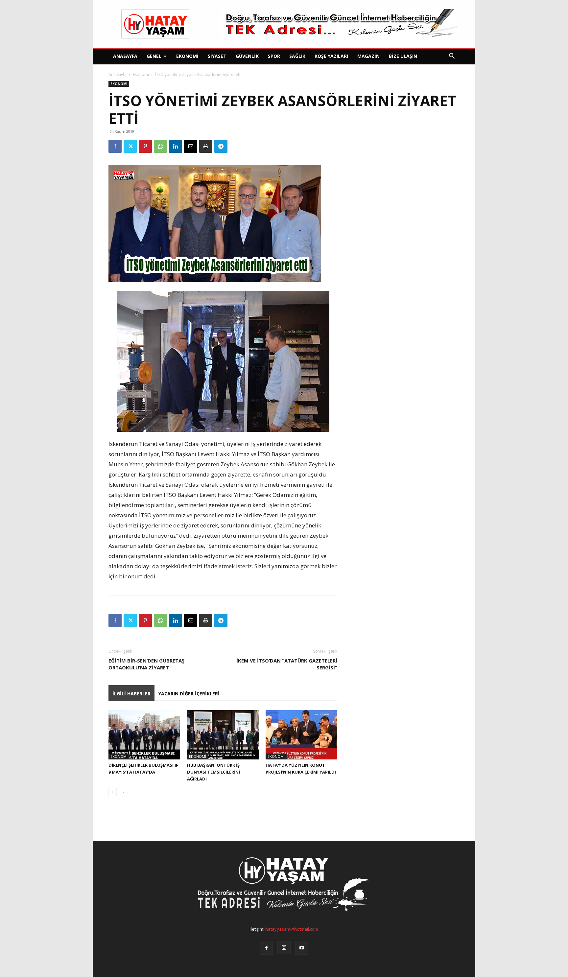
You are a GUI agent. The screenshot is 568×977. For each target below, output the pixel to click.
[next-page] (123, 792)
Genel (154, 56)
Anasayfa (125, 56)
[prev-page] (112, 792)
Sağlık (297, 56)
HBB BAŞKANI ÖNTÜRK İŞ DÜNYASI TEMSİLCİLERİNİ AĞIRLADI (213, 772)
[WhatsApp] (160, 146)
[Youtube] (301, 948)
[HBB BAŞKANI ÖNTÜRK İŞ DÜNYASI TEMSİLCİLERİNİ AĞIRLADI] (223, 734)
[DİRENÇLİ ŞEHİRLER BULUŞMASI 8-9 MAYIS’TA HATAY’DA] (144, 734)
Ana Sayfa (117, 74)
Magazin (368, 56)
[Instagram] (284, 947)
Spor (274, 56)
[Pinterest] (145, 146)
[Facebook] (115, 146)
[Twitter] (130, 146)
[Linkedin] (175, 146)
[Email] (190, 146)
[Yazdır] (205, 146)
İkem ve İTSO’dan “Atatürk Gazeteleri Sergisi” (286, 664)
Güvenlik (247, 56)
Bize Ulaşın (403, 56)
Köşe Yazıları (331, 56)
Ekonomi (187, 56)
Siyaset (217, 56)
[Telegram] (220, 146)
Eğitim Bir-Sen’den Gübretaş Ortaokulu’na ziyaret (146, 664)
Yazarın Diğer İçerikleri (189, 693)
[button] (452, 57)
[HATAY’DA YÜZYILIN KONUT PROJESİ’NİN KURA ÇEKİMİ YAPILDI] (301, 734)
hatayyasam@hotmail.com (291, 929)
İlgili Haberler (131, 693)
